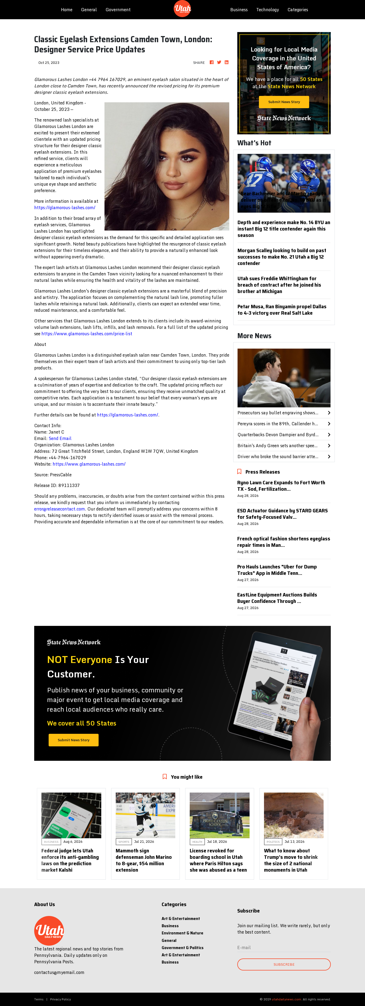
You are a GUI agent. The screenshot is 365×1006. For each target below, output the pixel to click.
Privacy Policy (60, 999)
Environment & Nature (182, 933)
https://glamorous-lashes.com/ (64, 207)
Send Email (60, 438)
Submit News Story (284, 102)
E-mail (244, 947)
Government (118, 9)
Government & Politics (183, 947)
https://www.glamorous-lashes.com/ (89, 464)
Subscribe (284, 964)
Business (239, 9)
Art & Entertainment (181, 918)
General (89, 9)
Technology (267, 9)
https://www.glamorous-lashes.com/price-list (86, 333)
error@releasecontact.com (59, 508)
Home (69, 9)
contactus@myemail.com (59, 972)
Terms (39, 999)
